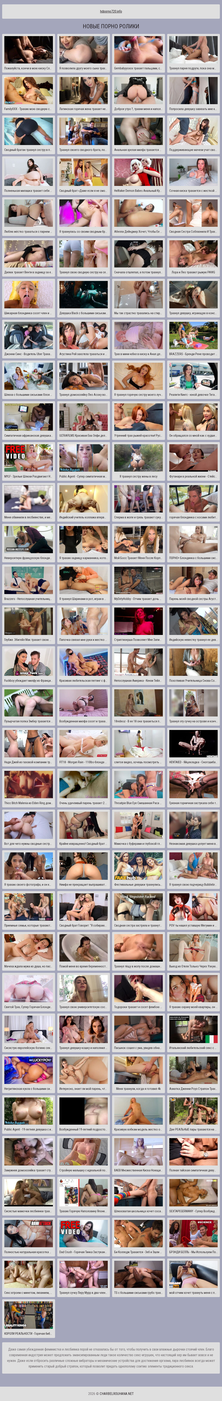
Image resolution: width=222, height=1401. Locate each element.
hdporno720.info (111, 11)
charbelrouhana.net (117, 1394)
